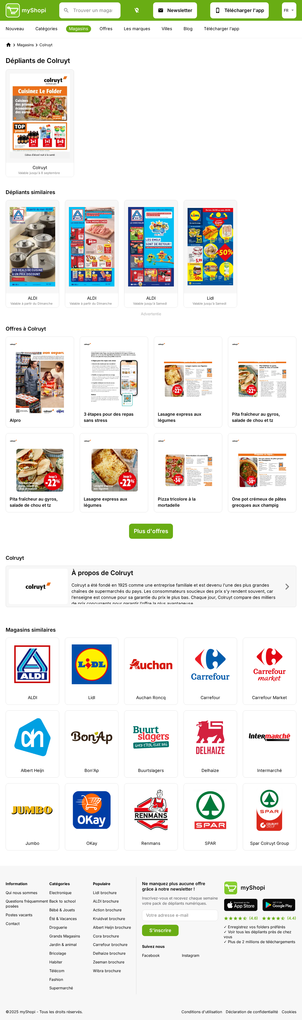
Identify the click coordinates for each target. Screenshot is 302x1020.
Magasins (78, 28)
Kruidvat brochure (109, 918)
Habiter (55, 962)
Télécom (56, 970)
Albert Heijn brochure (112, 927)
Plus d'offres (151, 531)
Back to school (62, 901)
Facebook (151, 955)
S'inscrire (160, 930)
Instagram (190, 955)
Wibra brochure (107, 970)
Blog (188, 28)
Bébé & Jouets (62, 910)
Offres (106, 28)
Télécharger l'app (244, 10)
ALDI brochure (106, 901)
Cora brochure (106, 936)
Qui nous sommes (21, 892)
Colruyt (45, 44)
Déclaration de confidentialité (252, 1011)
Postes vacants (19, 914)
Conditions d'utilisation (201, 1011)
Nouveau (15, 28)
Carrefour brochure (110, 944)
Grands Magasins (64, 936)
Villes (167, 28)
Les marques (137, 28)
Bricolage (57, 953)
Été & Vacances (63, 918)
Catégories (46, 28)
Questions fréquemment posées (27, 903)
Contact (13, 923)
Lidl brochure (105, 892)
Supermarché (61, 988)
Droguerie (58, 927)
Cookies (289, 1011)
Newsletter (179, 10)
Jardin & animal (63, 944)
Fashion (56, 979)
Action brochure (107, 910)
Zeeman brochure (108, 962)
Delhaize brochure (109, 953)
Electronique (60, 892)
